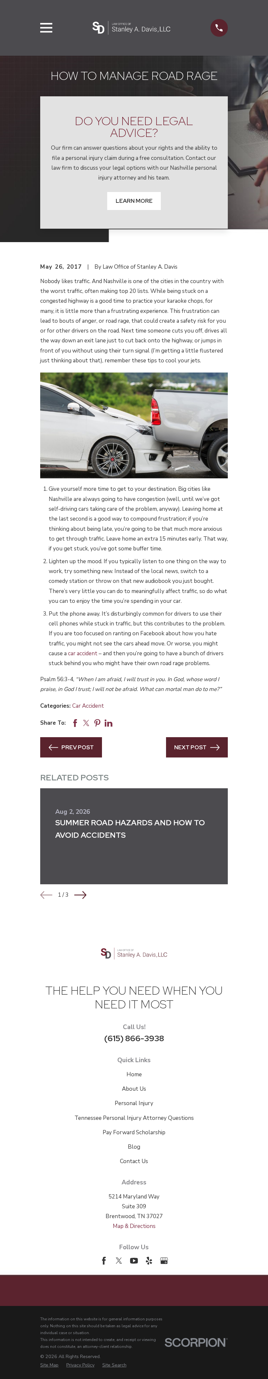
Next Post (190, 747)
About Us (134, 1089)
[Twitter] (119, 1261)
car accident (82, 653)
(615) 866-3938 (134, 1038)
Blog (134, 1147)
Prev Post (77, 747)
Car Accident (88, 706)
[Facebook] (104, 1261)
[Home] (131, 28)
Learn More (134, 200)
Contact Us (134, 1161)
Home (134, 1074)
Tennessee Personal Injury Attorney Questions (134, 1118)
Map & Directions (134, 1226)
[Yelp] (149, 1261)
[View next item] (80, 895)
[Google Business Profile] (164, 1261)
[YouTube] (134, 1261)
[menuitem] (49, 1365)
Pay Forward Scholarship (134, 1132)
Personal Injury (134, 1103)
